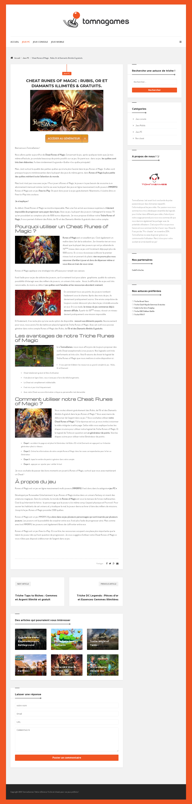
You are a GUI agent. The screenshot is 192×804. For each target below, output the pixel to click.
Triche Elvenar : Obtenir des (99, 669)
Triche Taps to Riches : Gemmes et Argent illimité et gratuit (36, 597)
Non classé (139, 138)
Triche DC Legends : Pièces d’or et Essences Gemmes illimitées (97, 597)
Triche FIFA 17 (139, 314)
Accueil (14, 41)
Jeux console (140, 119)
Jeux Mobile (57, 41)
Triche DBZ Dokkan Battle (144, 311)
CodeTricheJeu (138, 270)
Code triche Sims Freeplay (144, 308)
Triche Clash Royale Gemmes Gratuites (149, 304)
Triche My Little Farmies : (27, 669)
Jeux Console (40, 41)
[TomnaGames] (96, 20)
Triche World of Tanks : (99, 643)
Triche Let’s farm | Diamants (65, 643)
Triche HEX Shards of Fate (65, 669)
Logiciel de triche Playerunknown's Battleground (28, 641)
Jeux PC (26, 41)
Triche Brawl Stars (141, 301)
